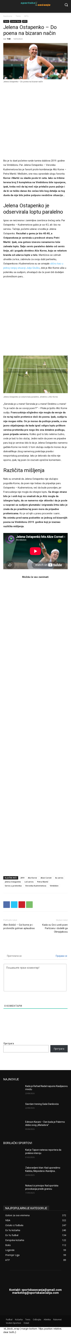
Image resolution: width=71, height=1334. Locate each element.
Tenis (18, 16)
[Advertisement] (35, 123)
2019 (22, 877)
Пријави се (61, 956)
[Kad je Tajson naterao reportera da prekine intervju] (13, 1155)
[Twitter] (14, 904)
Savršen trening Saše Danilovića (42, 1104)
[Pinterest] (21, 904)
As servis (59, 877)
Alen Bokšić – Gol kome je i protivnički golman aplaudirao (19, 926)
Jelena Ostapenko (13, 881)
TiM (9, 39)
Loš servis (29, 881)
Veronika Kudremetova (35, 885)
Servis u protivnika (13, 885)
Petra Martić (42, 881)
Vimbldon (54, 885)
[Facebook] (6, 904)
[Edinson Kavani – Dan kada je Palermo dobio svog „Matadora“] (13, 1127)
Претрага (8, 1043)
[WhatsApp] (29, 904)
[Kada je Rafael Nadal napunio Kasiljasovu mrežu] (13, 1091)
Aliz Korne (32, 877)
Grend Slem (15, 21)
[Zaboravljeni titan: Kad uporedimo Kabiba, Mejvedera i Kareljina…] (13, 1173)
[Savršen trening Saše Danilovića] (13, 1109)
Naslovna (7, 16)
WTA (26, 16)
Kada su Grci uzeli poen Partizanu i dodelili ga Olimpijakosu (55, 928)
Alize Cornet (46, 877)
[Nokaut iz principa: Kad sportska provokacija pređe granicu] (13, 1191)
